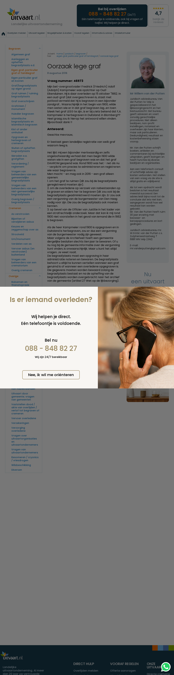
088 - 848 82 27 (51, 348)
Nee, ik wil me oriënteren (51, 374)
